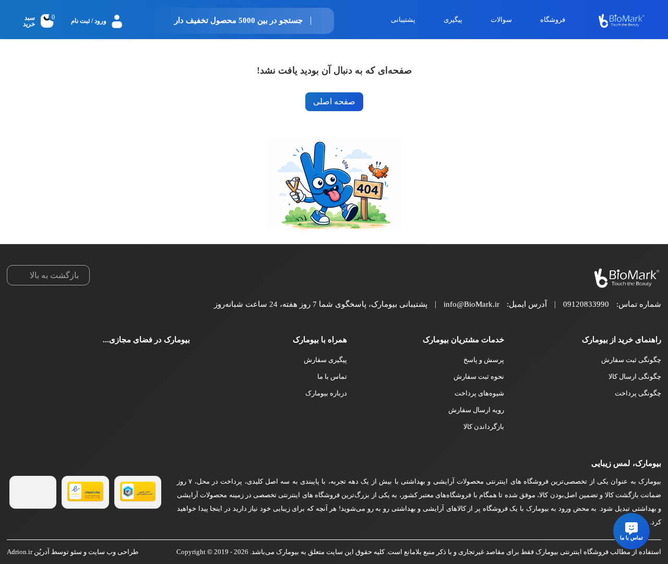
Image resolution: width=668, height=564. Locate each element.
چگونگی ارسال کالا (635, 376)
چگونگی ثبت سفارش (631, 360)
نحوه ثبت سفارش (479, 376)
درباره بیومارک (326, 393)
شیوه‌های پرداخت (479, 393)
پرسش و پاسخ (483, 360)
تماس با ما (332, 376)
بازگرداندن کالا (483, 426)
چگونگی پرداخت (638, 393)
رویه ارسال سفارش (476, 410)
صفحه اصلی (334, 101)
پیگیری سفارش (325, 360)
